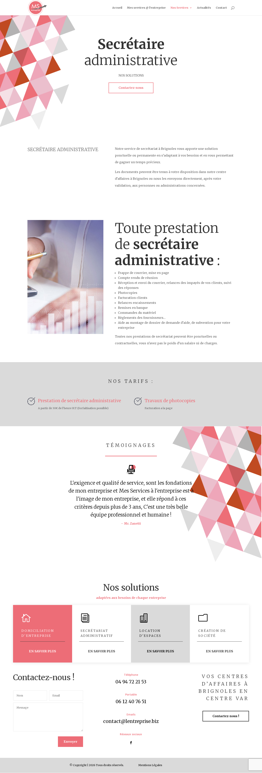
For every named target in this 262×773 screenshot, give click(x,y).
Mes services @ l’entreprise (146, 7)
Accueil (117, 7)
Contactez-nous (131, 88)
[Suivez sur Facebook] (131, 743)
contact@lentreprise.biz (131, 721)
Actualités (204, 7)
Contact (221, 7)
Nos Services (179, 7)
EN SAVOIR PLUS (42, 651)
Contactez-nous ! (226, 716)
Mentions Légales (150, 765)
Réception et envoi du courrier (141, 283)
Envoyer (70, 741)
